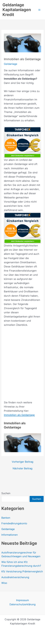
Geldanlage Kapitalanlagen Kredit (16, 9)
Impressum (22, 600)
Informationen (9, 534)
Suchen (5, 493)
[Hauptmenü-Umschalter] (39, 10)
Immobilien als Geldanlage (19, 414)
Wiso (4, 582)
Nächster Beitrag (22, 468)
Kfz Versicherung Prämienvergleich (22, 571)
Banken (5, 517)
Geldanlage (8, 529)
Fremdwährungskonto (14, 523)
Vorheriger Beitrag (22, 461)
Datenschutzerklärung (23, 604)
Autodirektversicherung (15, 577)
